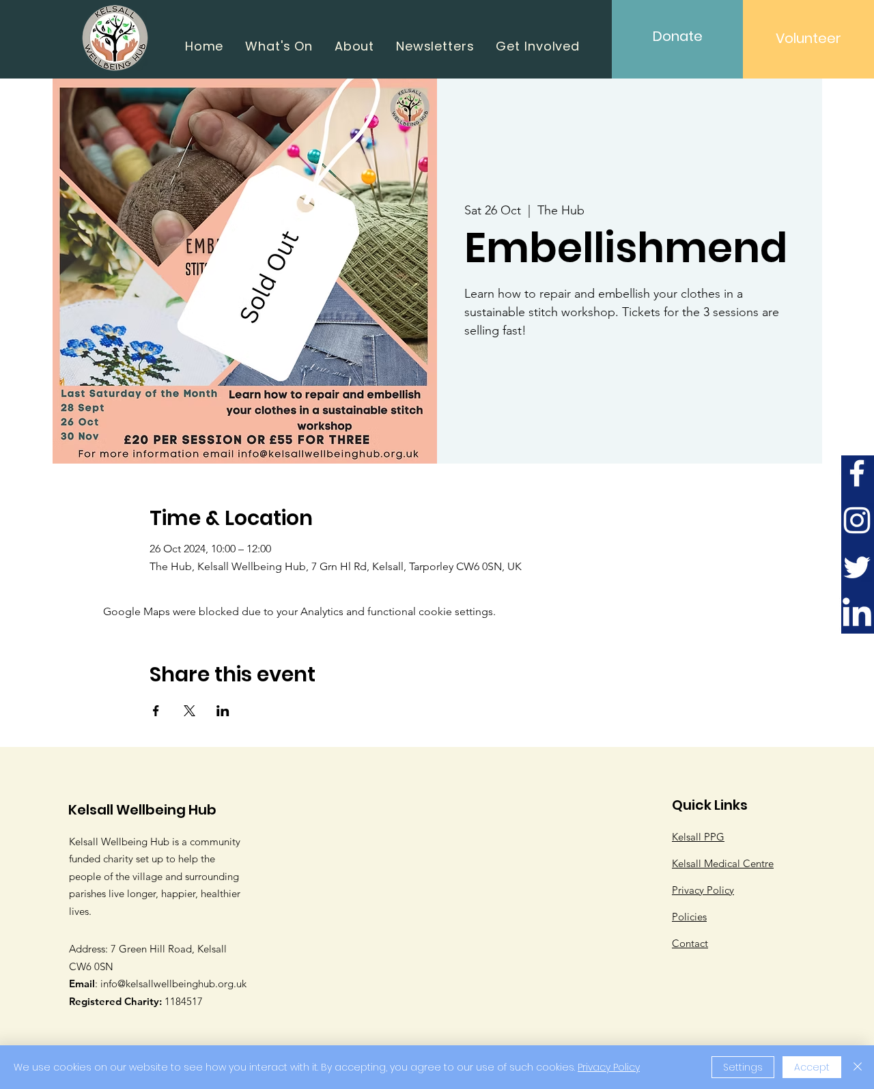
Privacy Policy (609, 1067)
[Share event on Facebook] (156, 710)
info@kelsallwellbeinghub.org (167, 983)
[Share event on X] (189, 710)
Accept (812, 1067)
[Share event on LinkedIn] (222, 710)
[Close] (857, 1067)
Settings (743, 1067)
